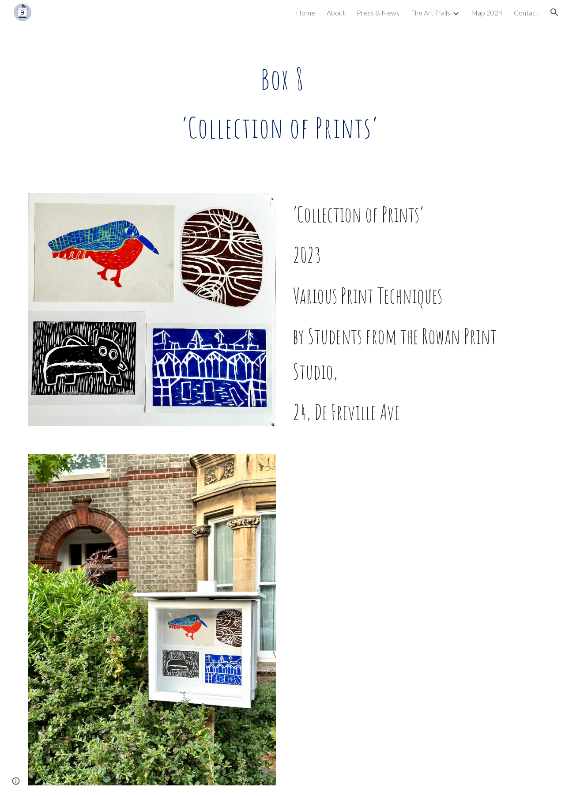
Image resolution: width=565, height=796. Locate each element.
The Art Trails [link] (430, 12)
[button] (554, 12)
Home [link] (305, 12)
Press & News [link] (378, 12)
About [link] (336, 12)
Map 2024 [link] (486, 12)
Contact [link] (526, 12)
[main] (282, 103)
